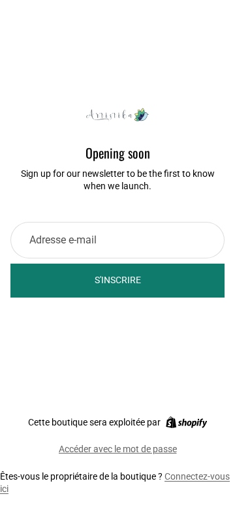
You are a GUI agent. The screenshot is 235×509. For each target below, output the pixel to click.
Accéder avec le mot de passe (118, 449)
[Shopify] (186, 422)
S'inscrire (118, 280)
